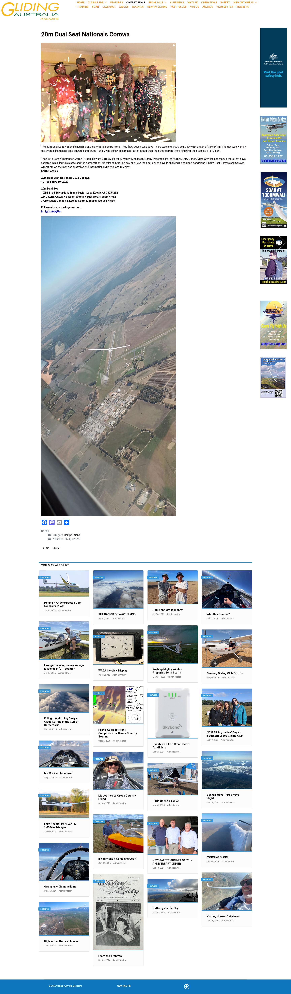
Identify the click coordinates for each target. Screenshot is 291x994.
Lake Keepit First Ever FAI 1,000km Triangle (60, 825)
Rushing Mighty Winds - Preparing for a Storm (167, 671)
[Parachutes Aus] (273, 259)
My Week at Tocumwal (58, 773)
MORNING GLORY (218, 857)
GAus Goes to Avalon (166, 801)
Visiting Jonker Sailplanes (223, 916)
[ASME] (273, 377)
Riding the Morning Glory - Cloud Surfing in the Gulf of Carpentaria (61, 722)
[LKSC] (273, 324)
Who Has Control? (218, 614)
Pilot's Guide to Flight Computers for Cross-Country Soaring (117, 733)
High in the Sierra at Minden (61, 941)
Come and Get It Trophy (168, 610)
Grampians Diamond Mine (60, 886)
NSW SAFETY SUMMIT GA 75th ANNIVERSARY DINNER (172, 862)
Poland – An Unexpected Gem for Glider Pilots (62, 604)
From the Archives (110, 956)
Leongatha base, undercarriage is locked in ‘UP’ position (64, 667)
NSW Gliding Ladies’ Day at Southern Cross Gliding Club (225, 734)
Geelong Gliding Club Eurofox (225, 673)
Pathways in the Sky (165, 908)
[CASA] (273, 67)
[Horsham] (273, 139)
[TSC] (273, 199)
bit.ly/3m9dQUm (51, 211)
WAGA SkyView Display (112, 670)
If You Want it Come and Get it (117, 858)
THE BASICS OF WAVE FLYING (117, 614)
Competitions (72, 535)
